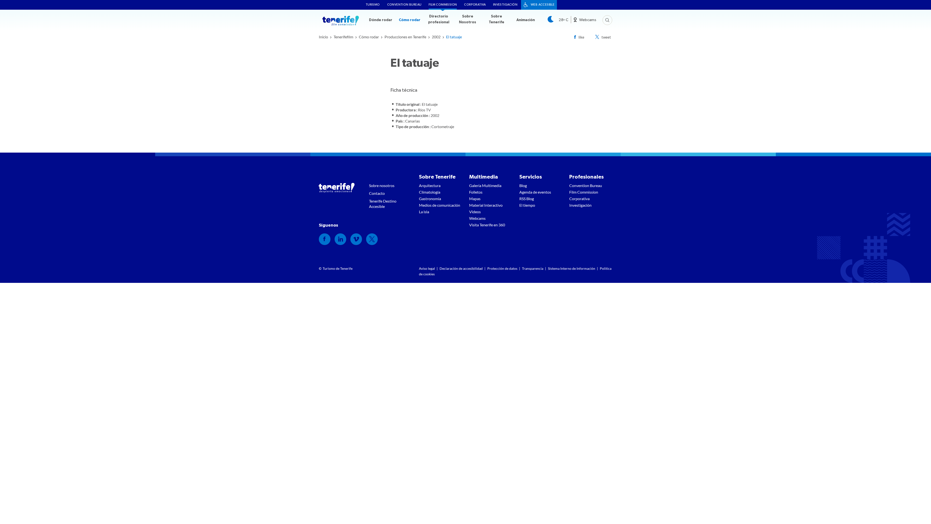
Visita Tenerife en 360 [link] (487, 224)
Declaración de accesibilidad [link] (461, 268)
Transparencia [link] (532, 268)
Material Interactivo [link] (486, 205)
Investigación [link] (505, 4)
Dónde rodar (380, 20)
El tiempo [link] (527, 205)
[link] (323, 36)
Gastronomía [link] (430, 198)
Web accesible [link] (542, 4)
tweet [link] (606, 37)
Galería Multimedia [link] (485, 185)
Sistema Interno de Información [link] (571, 268)
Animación (525, 20)
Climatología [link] (429, 192)
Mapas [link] (475, 198)
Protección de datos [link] (502, 268)
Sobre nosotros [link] (381, 185)
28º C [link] (563, 20)
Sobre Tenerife (496, 19)
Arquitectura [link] (430, 185)
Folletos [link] (475, 192)
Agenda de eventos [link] (535, 192)
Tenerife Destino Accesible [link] (382, 204)
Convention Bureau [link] (404, 4)
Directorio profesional (438, 19)
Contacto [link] (377, 193)
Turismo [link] (373, 4)
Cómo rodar (409, 20)
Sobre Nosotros (467, 19)
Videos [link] (475, 211)
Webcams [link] (587, 20)
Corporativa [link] (475, 4)
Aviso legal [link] (427, 268)
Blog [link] (523, 185)
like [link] (581, 37)
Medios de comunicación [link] (439, 205)
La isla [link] (424, 211)
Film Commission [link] (443, 4)
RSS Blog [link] (526, 198)
